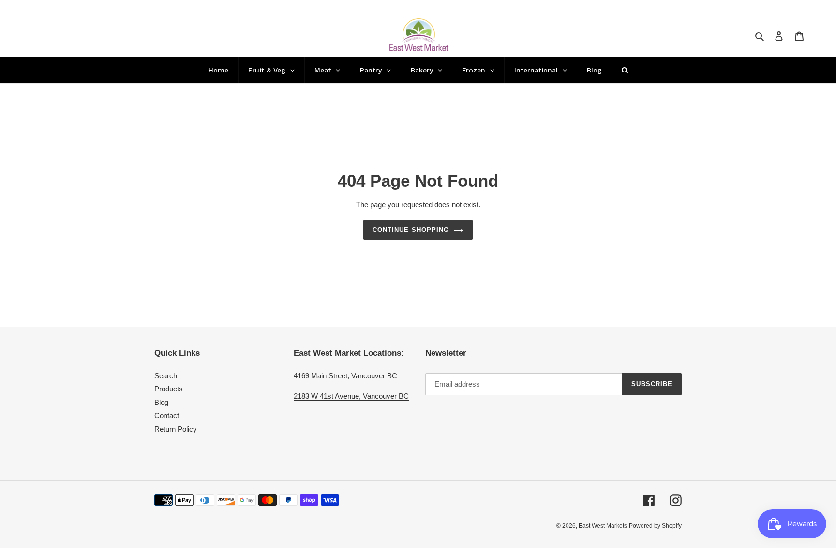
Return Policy (175, 429)
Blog (161, 402)
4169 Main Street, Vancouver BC (345, 376)
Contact (166, 415)
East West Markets (603, 525)
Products (168, 389)
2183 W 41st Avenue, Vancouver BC (351, 396)
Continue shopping (411, 229)
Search (165, 376)
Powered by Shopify (655, 525)
